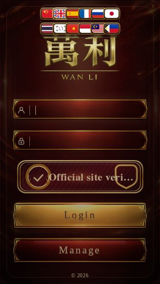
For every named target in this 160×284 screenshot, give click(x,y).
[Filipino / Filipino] (111, 28)
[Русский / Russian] (99, 13)
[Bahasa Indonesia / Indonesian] (86, 28)
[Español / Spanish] (74, 13)
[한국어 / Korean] (61, 28)
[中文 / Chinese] (49, 13)
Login (80, 215)
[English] (61, 13)
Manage (80, 249)
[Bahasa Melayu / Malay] (99, 28)
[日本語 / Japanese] (111, 13)
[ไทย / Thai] (49, 28)
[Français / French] (86, 13)
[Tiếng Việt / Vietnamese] (74, 28)
